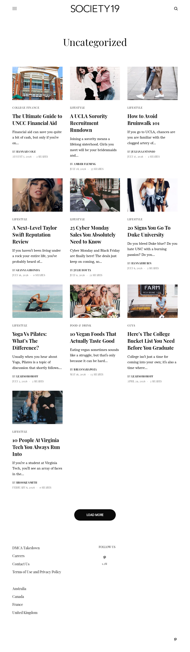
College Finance (25, 107)
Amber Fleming (85, 164)
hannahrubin (141, 263)
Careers (18, 555)
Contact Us (20, 564)
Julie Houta (82, 270)
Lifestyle (77, 107)
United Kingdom (24, 612)
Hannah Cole (26, 151)
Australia (19, 588)
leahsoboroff (27, 376)
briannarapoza (85, 369)
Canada (18, 596)
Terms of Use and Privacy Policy (36, 572)
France (17, 604)
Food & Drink (80, 325)
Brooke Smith (26, 482)
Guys (131, 325)
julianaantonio (143, 151)
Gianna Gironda (28, 270)
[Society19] (95, 8)
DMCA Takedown (26, 548)
